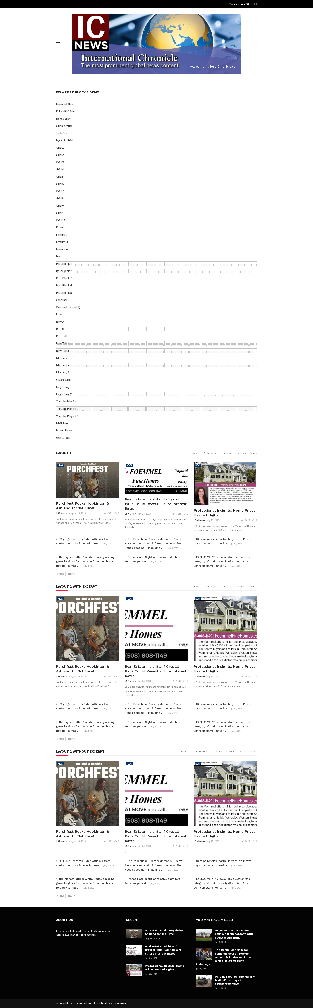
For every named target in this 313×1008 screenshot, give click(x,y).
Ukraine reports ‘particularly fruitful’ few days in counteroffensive (235, 980)
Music (253, 452)
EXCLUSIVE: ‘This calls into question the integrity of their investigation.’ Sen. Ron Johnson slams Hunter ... (222, 561)
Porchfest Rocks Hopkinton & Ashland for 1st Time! (165, 932)
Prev (61, 574)
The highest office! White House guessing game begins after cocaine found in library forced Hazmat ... (85, 561)
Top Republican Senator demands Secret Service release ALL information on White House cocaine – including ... (154, 544)
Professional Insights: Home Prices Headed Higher (164, 967)
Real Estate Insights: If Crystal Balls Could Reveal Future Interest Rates (156, 504)
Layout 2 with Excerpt (76, 586)
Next (70, 574)
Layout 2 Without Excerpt (80, 751)
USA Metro (61, 513)
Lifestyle (228, 452)
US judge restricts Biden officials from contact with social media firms (234, 934)
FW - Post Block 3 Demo (77, 92)
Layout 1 (63, 453)
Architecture (210, 452)
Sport (253, 751)
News (195, 452)
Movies (241, 452)
